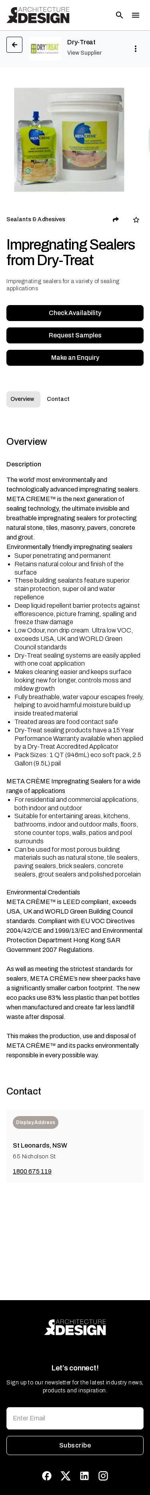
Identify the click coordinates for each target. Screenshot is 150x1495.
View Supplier (84, 53)
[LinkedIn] (84, 1475)
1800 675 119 (32, 1171)
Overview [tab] (22, 399)
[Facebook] (46, 1475)
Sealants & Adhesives (36, 219)
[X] (65, 1475)
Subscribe (75, 1445)
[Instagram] (103, 1475)
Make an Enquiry (75, 357)
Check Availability (75, 312)
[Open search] (120, 15)
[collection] (136, 219)
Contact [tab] (58, 399)
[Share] (116, 219)
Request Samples (75, 335)
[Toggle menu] (136, 15)
